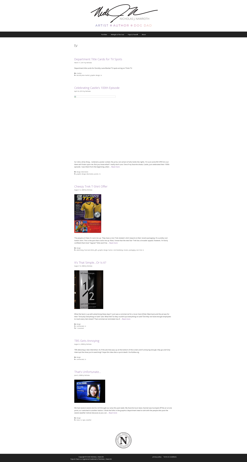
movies (126, 250)
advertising (80, 250)
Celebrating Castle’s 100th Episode (97, 88)
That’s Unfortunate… (87, 372)
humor (110, 250)
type (83, 420)
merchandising (118, 250)
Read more (115, 167)
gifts (96, 250)
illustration (84, 172)
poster (96, 174)
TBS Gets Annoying (86, 341)
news (78, 420)
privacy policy (157, 457)
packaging (132, 250)
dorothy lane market (83, 75)
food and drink (89, 250)
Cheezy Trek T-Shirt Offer (90, 186)
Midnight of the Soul (117, 34)
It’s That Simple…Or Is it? (90, 262)
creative (79, 73)
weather (88, 420)
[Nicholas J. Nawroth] (124, 15)
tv (101, 75)
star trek (139, 250)
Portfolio (104, 34)
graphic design (95, 75)
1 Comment (80, 328)
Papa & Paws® (133, 34)
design (78, 172)
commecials (80, 326)
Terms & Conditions (170, 457)
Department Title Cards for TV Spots (98, 59)
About (144, 34)
